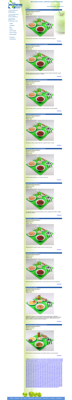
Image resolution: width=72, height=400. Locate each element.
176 (59, 364)
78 (47, 360)
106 (48, 361)
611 (49, 383)
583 (37, 382)
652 (47, 385)
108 (51, 361)
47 (46, 359)
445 (52, 376)
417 (40, 375)
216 (56, 366)
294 (45, 369)
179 (28, 365)
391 (32, 374)
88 (59, 360)
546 (45, 380)
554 (59, 380)
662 (28, 386)
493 (26, 378)
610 (47, 383)
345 (61, 371)
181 (32, 365)
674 (49, 386)
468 (56, 377)
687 (35, 387)
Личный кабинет (46, 398)
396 (40, 374)
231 (45, 367)
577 (26, 382)
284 (28, 369)
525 (45, 379)
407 (59, 374)
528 (51, 379)
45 (43, 359)
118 (31, 362)
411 (30, 375)
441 (45, 376)
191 (49, 365)
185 (38, 365)
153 (56, 363)
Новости (25, 398)
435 (35, 376)
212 (49, 366)
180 (30, 365)
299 (54, 369)
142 (37, 363)
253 (47, 368)
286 (32, 369)
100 (37, 361)
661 (26, 386)
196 (58, 365)
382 (52, 373)
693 (45, 387)
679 (58, 386)
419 (44, 375)
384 (56, 373)
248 (38, 368)
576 (61, 381)
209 (44, 366)
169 (47, 364)
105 (46, 361)
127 (47, 362)
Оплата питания (31, 398)
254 (49, 368)
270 (40, 368)
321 (56, 370)
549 (51, 380)
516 (30, 379)
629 (44, 384)
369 (30, 373)
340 (52, 371)
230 (44, 367)
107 (50, 361)
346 (26, 372)
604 (37, 383)
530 (54, 379)
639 (61, 384)
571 (52, 381)
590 (49, 382)
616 (58, 383)
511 (58, 378)
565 (42, 381)
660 (61, 385)
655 (52, 385)
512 (59, 378)
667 (37, 386)
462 (45, 377)
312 (40, 370)
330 (35, 371)
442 (47, 376)
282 (61, 368)
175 (58, 364)
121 (36, 362)
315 (45, 370)
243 (30, 368)
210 (45, 366)
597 (61, 382)
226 (37, 367)
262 (26, 368)
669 (40, 386)
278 (54, 368)
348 (30, 372)
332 (38, 371)
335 (44, 371)
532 (58, 379)
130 (52, 362)
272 (44, 368)
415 (37, 375)
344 (59, 371)
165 (40, 364)
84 (54, 360)
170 (49, 364)
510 (56, 378)
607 (42, 383)
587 (44, 382)
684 (30, 387)
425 (54, 375)
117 (30, 362)
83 (53, 360)
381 (51, 373)
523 (42, 379)
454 (32, 377)
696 (51, 387)
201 (30, 366)
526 (47, 379)
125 (43, 362)
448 (58, 376)
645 (35, 385)
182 (33, 365)
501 (40, 378)
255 (51, 368)
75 (43, 360)
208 (42, 366)
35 (31, 359)
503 (44, 378)
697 (52, 387)
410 (28, 375)
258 (56, 368)
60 (62, 359)
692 (44, 387)
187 (42, 365)
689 (38, 387)
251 (44, 368)
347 (28, 372)
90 (62, 360)
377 (44, 373)
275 (49, 368)
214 (52, 366)
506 (49, 378)
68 (34, 360)
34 (29, 359)
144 (40, 363)
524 (44, 379)
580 (32, 382)
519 (35, 379)
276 (51, 368)
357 (45, 372)
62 (27, 360)
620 (28, 384)
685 (32, 387)
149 (49, 363)
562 (37, 381)
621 (30, 384)
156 (61, 363)
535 (26, 380)
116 (28, 362)
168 (45, 364)
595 (58, 382)
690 (40, 387)
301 (58, 369)
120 (35, 362)
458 (38, 377)
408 (61, 374)
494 (28, 378)
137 (28, 363)
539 (33, 380)
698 (54, 387)
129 (50, 362)
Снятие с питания (38, 398)
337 (47, 371)
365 (59, 372)
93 (28, 361)
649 (42, 385)
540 (35, 380)
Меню (21, 398)
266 (33, 368)
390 (30, 374)
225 (35, 367)
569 (49, 381)
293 (44, 369)
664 (32, 386)
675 (51, 386)
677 (54, 386)
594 (56, 382)
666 (35, 386)
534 (61, 379)
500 (38, 378)
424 (52, 375)
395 (38, 374)
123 (40, 362)
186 (40, 365)
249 (40, 368)
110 (55, 361)
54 (54, 359)
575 (59, 381)
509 (54, 378)
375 (40, 373)
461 (44, 377)
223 (32, 367)
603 (35, 383)
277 (52, 368)
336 (45, 371)
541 (37, 380)
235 (52, 367)
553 (58, 380)
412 (31, 375)
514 (26, 379)
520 (37, 379)
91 (26, 361)
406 (58, 374)
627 (40, 384)
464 (49, 377)
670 (42, 386)
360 (51, 372)
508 (52, 378)
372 (35, 373)
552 (56, 380)
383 (54, 373)
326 (28, 371)
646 (37, 385)
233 (49, 367)
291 (40, 369)
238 (58, 367)
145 (42, 363)
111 (56, 361)
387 (61, 373)
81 (51, 360)
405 (56, 374)
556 (26, 381)
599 (28, 383)
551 (54, 380)
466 (52, 377)
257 (54, 368)
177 (61, 364)
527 (49, 379)
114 (61, 361)
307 (32, 370)
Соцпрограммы (59, 398)
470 (59, 377)
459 (40, 377)
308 (33, 370)
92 (27, 361)
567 (45, 381)
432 (30, 376)
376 (42, 373)
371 (33, 373)
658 (58, 385)
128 (49, 362)
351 (35, 372)
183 (35, 365)
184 (37, 365)
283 (26, 369)
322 (58, 370)
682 (26, 387)
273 (45, 368)
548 (49, 380)
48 (47, 359)
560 (33, 381)
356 (44, 372)
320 (54, 370)
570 (51, 381)
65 (31, 360)
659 (59, 385)
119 (33, 362)
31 (26, 359)
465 (51, 377)
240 (61, 367)
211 (47, 366)
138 (30, 363)
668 (38, 386)
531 (56, 379)
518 (33, 379)
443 (49, 376)
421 (47, 375)
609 (45, 383)
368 (28, 373)
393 (35, 374)
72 (39, 360)
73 (41, 360)
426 (56, 375)
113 (60, 361)
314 (44, 370)
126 (45, 362)
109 (53, 361)
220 (26, 367)
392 (33, 374)
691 (42, 387)
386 (59, 373)
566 (44, 381)
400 (47, 374)
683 (28, 387)
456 (35, 377)
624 (35, 384)
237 (56, 367)
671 (44, 386)
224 (33, 367)
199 (26, 366)
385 (58, 373)
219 (61, 366)
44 (42, 359)
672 (45, 386)
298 (52, 369)
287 (33, 369)
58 (59, 359)
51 (51, 359)
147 (45, 363)
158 (28, 364)
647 (38, 385)
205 (37, 366)
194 (54, 365)
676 (52, 386)
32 (27, 359)
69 (36, 360)
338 (49, 371)
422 (49, 375)
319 (52, 370)
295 (47, 369)
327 (30, 371)
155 (59, 363)
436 (37, 376)
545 (44, 380)
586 (42, 382)
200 (28, 366)
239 (59, 367)
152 (54, 363)
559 (32, 381)
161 (33, 364)
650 (44, 385)
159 (30, 364)
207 (40, 366)
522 (40, 379)
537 (30, 380)
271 (42, 368)
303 (61, 369)
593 (54, 382)
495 (30, 378)
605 (38, 383)
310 (37, 370)
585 (40, 382)
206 (38, 366)
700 (58, 387)
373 (37, 373)
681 (61, 386)
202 (32, 366)
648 (40, 385)
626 (38, 384)
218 (59, 366)
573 (56, 381)
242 (28, 368)
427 (57, 375)
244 (32, 368)
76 (44, 360)
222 (30, 367)
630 (45, 384)
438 (40, 376)
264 (30, 368)
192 (51, 365)
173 (54, 364)
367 (26, 373)
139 (32, 363)
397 (42, 374)
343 (58, 371)
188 (44, 365)
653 (49, 385)
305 (28, 370)
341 (54, 371)
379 (47, 373)
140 (33, 363)
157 (26, 364)
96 (32, 361)
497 (33, 378)
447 (56, 376)
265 (32, 368)
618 (61, 383)
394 (37, 374)
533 (59, 379)
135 (61, 362)
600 (30, 383)
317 (49, 370)
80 (49, 360)
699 (56, 387)
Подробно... (59, 40)
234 (51, 367)
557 (28, 381)
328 (32, 371)
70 (37, 360)
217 (58, 366)
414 (35, 375)
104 (44, 361)
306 (30, 370)
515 (28, 379)
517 (32, 379)
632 (49, 384)
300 (56, 369)
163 (37, 364)
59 (60, 359)
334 (42, 371)
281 (59, 368)
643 (32, 385)
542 (38, 380)
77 (46, 360)
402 (51, 374)
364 (58, 372)
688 (37, 387)
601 (32, 383)
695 (49, 387)
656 (54, 385)
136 (26, 363)
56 (57, 359)
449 (59, 376)
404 (54, 374)
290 (38, 369)
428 (59, 375)
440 (44, 376)
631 (47, 384)
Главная (11, 398)
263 (28, 368)
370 (32, 373)
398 (44, 374)
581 (33, 382)
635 (54, 384)
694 (47, 387)
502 (42, 378)
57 (58, 359)
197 (59, 365)
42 (39, 359)
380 (49, 373)
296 (49, 369)
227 (38, 367)
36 (32, 359)
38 (34, 359)
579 (30, 382)
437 (38, 376)
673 (47, 386)
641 (28, 385)
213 (51, 366)
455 (33, 377)
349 (32, 372)
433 (32, 376)
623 (33, 384)
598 (26, 383)
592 (52, 382)
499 (37, 378)
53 (53, 359)
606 (40, 383)
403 (52, 374)
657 (56, 385)
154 (58, 363)
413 (33, 375)
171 (51, 364)
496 (32, 378)
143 (38, 363)
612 (51, 383)
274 (47, 368)
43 (41, 359)
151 (52, 363)
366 (61, 372)
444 (51, 376)
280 (58, 368)
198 (61, 365)
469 (58, 377)
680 (59, 386)
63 (28, 360)
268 (37, 368)
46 (44, 359)
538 (32, 380)
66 (32, 360)
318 (51, 370)
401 (49, 374)
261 (61, 368)
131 (54, 362)
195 (56, 365)
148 (47, 363)
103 (43, 361)
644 (33, 385)
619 (26, 384)
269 (38, 368)
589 (47, 382)
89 (60, 360)
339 (51, 371)
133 (57, 362)
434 (33, 376)
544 (42, 380)
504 (45, 378)
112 (58, 361)
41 (38, 359)
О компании (17, 398)
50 (49, 359)
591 (51, 382)
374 (38, 373)
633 (51, 384)
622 (32, 384)
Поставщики (52, 398)
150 (51, 363)
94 (29, 361)
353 (38, 372)
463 (47, 377)
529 (52, 379)
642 (30, 385)
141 (35, 363)
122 (38, 362)
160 (32, 364)
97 (33, 361)
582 (35, 382)
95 (31, 361)
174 (56, 364)
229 (42, 367)
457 (37, 377)
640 (26, 385)
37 (33, 359)
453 (30, 377)
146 (44, 363)
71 (38, 360)
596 (59, 382)
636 (56, 384)
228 (40, 367)
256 (52, 368)
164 (38, 364)
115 (26, 362)
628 (42, 384)
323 (59, 370)
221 (28, 367)
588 (45, 382)
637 (58, 384)
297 (51, 369)
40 (37, 359)
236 (54, 367)
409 (26, 375)
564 (40, 381)
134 (59, 362)
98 (34, 361)
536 (28, 380)
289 (37, 369)
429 (61, 375)
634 (52, 384)
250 (42, 368)
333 (40, 371)
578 (28, 382)
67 (33, 360)
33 (28, 359)
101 (39, 361)
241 (26, 368)
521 (38, 379)
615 (56, 383)
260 (59, 368)
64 (29, 360)
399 (45, 374)
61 (26, 360)
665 (33, 386)
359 (49, 372)
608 (44, 383)
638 (59, 384)
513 (61, 378)
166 (42, 364)
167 (44, 364)
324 (61, 370)
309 (35, 370)
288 (35, 369)
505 (47, 378)
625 (37, 384)
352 (37, 372)
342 (56, 371)
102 (41, 361)
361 (52, 372)
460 (42, 377)
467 (54, 377)
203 (33, 366)
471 (61, 377)
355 (42, 372)
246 (35, 368)
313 (42, 370)
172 (52, 364)
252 (45, 368)
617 (59, 383)
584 (38, 382)
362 (54, 372)
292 (42, 369)
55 (55, 359)
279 (56, 368)
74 (42, 360)
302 (59, 369)
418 (42, 375)
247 (37, 368)
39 (36, 359)
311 (38, 370)
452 (28, 377)
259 (58, 368)
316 (47, 370)
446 (54, 376)
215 (54, 366)
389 (28, 374)
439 (42, 376)
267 (35, 368)
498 (35, 378)
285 (30, 369)
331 (37, 371)
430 (26, 376)
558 (30, 381)
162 (35, 364)
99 (36, 361)
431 (28, 376)
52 (52, 359)
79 (48, 360)
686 (33, 387)
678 (56, 386)
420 (45, 375)
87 (58, 360)
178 (26, 365)
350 (33, 372)
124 (42, 362)
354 (40, 372)
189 (45, 365)
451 (26, 377)
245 (33, 368)
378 (45, 373)
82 (52, 360)
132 (56, 362)
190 (47, 365)
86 (57, 360)
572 (54, 381)
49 (48, 359)
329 (33, 371)
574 (58, 381)
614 (54, 383)
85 (55, 360)
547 (47, 380)
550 (52, 380)
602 (33, 383)
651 (45, 385)
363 (56, 372)
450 (61, 376)
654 (51, 385)
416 (38, 375)
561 (35, 381)
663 (30, 386)
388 (26, 374)
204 (35, 366)
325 (26, 371)
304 (26, 370)
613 (52, 383)
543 (40, 380)
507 (51, 378)
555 (61, 380)
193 (52, 365)
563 (38, 381)
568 (47, 381)
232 (47, 367)
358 (47, 372)
